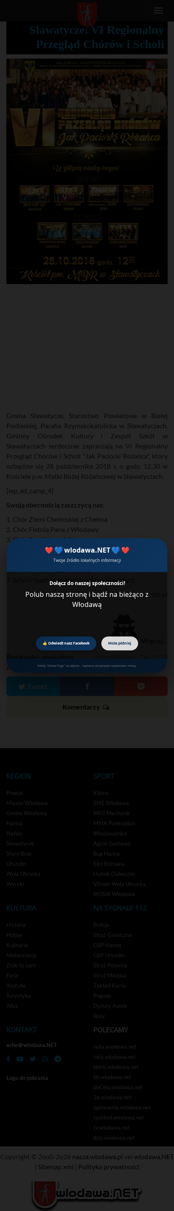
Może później (119, 643)
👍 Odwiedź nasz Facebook (66, 643)
